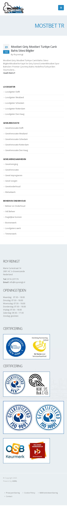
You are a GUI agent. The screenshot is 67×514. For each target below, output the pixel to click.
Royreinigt (18, 54)
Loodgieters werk (13, 228)
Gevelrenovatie (12, 169)
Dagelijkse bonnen (13, 217)
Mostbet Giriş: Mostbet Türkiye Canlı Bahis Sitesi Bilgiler (34, 48)
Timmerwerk (10, 233)
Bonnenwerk (10, 222)
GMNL (14, 481)
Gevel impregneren (13, 175)
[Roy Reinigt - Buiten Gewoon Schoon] (13, 7)
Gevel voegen (11, 181)
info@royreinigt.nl (17, 282)
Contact (9, 496)
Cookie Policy (29, 493)
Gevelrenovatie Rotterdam (17, 144)
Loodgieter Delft (12, 91)
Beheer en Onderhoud (15, 206)
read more (8, 72)
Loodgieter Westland (14, 97)
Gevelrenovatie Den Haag (16, 150)
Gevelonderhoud (12, 186)
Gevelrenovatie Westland (16, 133)
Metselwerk (10, 192)
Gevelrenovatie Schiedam (16, 139)
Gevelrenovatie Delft (14, 128)
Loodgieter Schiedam (14, 103)
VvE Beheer (10, 211)
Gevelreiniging (11, 164)
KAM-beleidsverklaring (49, 493)
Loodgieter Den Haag (14, 114)
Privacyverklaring (13, 493)
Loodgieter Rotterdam (15, 108)
